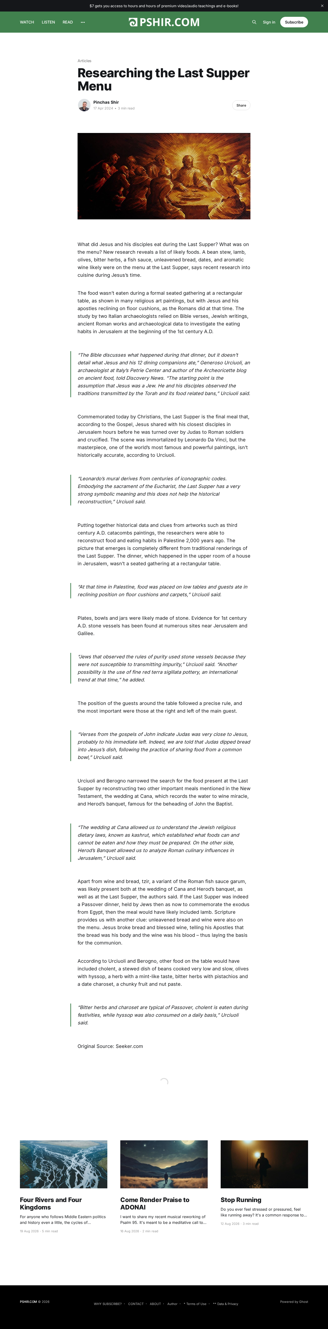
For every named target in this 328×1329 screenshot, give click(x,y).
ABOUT (155, 1304)
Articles (84, 60)
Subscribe (294, 22)
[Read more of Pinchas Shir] (84, 105)
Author (172, 1304)
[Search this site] (254, 22)
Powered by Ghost (294, 1302)
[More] (82, 22)
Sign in (269, 22)
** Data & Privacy (225, 1304)
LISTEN (48, 22)
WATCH (27, 22)
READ (68, 22)
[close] (322, 6)
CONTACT (136, 1304)
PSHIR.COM (28, 1302)
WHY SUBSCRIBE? (108, 1304)
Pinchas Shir (106, 102)
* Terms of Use (195, 1304)
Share (241, 105)
